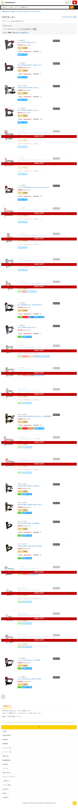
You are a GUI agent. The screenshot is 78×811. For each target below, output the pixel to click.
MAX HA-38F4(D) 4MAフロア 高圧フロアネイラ (30, 64)
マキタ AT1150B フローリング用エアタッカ (28, 568)
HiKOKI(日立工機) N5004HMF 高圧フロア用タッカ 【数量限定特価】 (34, 416)
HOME (5, 731)
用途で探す (6, 756)
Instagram (6, 797)
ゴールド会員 (7, 785)
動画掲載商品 (7, 760)
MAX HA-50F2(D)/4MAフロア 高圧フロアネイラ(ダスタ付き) (32, 235)
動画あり (31, 317)
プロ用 (19, 291)
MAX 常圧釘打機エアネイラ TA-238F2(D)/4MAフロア (30, 460)
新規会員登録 (7, 735)
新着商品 (5, 739)
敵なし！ (31, 375)
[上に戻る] (75, 804)
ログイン (68, 2)
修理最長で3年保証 (22, 54)
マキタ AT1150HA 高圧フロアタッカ (27, 327)
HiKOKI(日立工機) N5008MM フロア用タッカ (29, 589)
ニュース (5, 768)
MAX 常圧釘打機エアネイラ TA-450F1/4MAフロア (30, 304)
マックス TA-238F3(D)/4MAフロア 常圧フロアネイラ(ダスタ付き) (33, 187)
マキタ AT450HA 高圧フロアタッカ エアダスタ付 (30, 347)
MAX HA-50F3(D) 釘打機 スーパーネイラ (28, 110)
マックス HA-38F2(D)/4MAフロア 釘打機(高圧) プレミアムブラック (34, 283)
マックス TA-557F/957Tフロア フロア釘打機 (29, 660)
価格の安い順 (16, 32)
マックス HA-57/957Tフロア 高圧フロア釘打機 (29, 678)
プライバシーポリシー (9, 776)
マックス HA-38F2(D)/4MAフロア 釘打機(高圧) (29, 438)
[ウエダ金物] (8, 3)
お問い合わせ (7, 772)
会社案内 (5, 764)
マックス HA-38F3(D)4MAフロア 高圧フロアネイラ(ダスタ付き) (33, 209)
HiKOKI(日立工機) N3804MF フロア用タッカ (29, 485)
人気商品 (31, 356)
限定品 (24, 291)
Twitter (5, 793)
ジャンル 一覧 (7, 748)
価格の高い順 (24, 32)
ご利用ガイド (7, 781)
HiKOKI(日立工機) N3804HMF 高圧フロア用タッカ (30, 504)
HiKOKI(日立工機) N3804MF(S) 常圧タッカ (28, 87)
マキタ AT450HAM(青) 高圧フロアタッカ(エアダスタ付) (31, 260)
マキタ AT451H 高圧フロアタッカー (27, 42)
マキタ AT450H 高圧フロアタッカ (26, 369)
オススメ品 (25, 317)
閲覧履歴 (5, 743)
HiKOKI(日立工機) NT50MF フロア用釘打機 (28, 523)
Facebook (6, 789)
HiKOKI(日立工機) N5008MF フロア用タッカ (29, 615)
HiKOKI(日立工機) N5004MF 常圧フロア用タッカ (30, 390)
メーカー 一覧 (7, 752)
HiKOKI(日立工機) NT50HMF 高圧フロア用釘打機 (30, 545)
